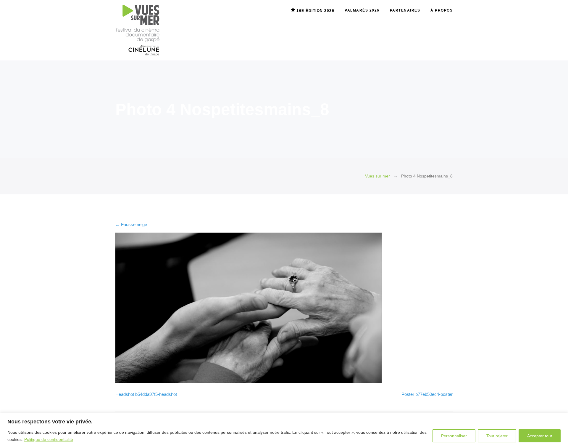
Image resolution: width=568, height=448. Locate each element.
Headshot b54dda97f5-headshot (146, 394)
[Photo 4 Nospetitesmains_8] (248, 381)
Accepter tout (539, 435)
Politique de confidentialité (48, 439)
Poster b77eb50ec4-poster (427, 394)
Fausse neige (131, 224)
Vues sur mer (377, 176)
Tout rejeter (497, 435)
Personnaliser (454, 435)
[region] (284, 430)
